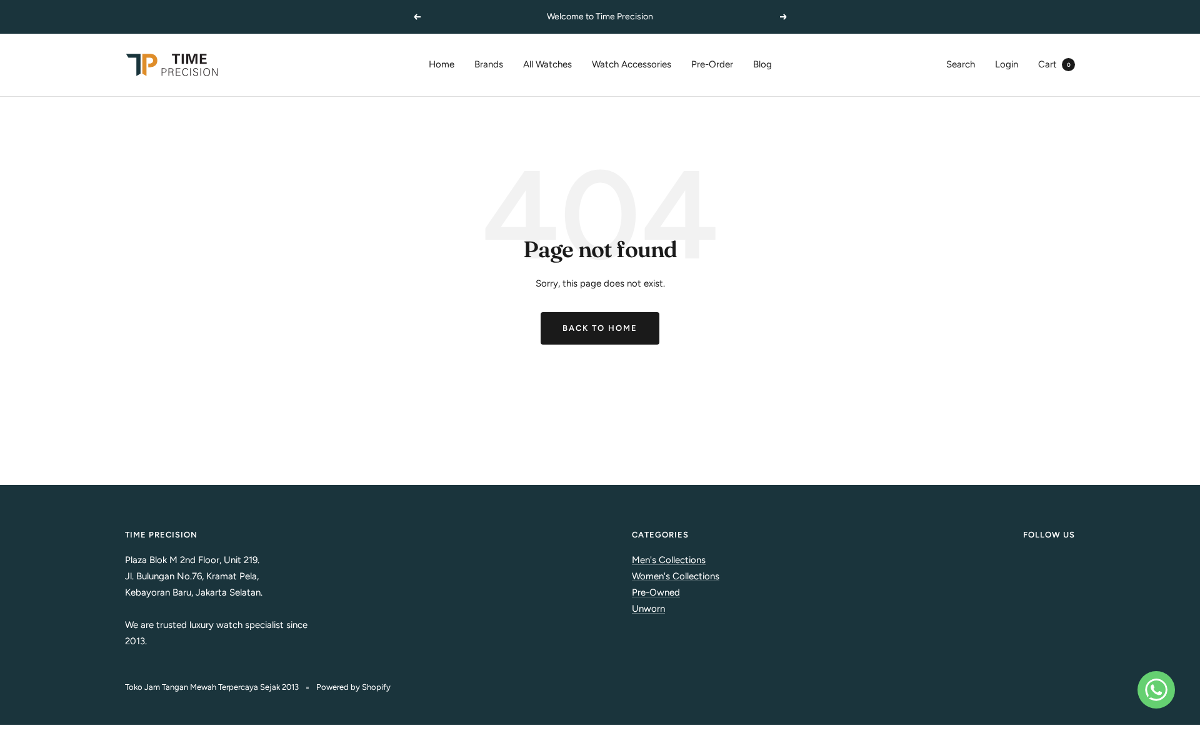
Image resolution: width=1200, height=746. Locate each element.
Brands (488, 64)
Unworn (648, 608)
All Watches (547, 64)
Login (1006, 64)
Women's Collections (675, 576)
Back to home (600, 328)
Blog (762, 64)
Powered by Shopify (353, 687)
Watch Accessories (631, 64)
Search (960, 64)
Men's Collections (669, 560)
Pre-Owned (656, 592)
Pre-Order (712, 64)
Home (441, 64)
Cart (1054, 64)
